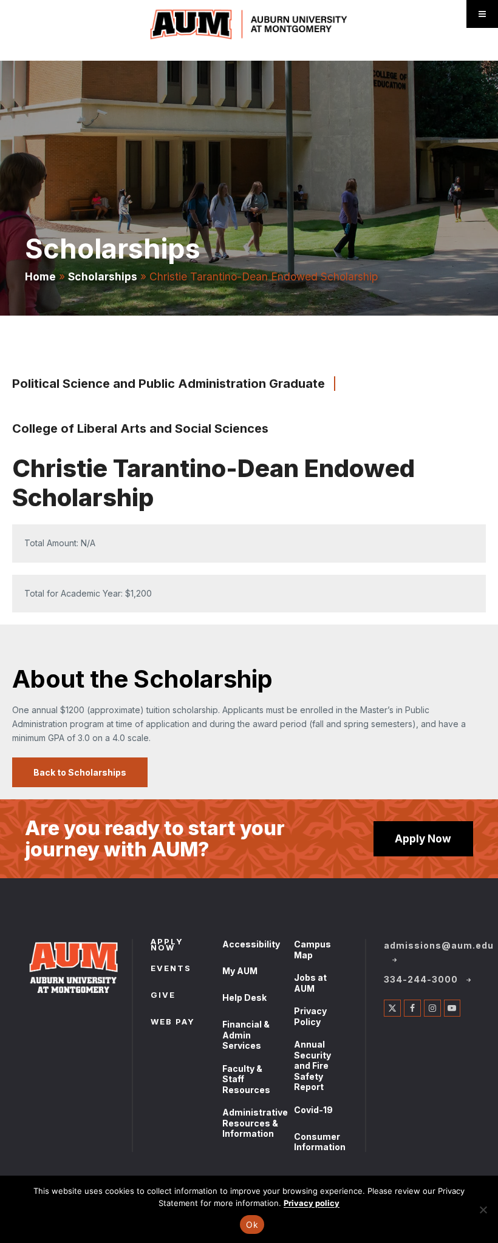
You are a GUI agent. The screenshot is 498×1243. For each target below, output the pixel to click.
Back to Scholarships (79, 772)
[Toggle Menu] (482, 14)
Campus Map (312, 949)
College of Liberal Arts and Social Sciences (140, 428)
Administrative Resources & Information (255, 1123)
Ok (252, 1224)
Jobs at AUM (310, 983)
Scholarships (102, 276)
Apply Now (423, 838)
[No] (483, 1210)
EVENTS (171, 969)
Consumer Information (320, 1142)
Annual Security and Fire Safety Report (312, 1065)
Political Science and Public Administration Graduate (168, 383)
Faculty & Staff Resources (246, 1079)
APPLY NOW (167, 945)
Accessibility (251, 944)
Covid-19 (313, 1110)
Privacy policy (311, 1203)
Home (40, 276)
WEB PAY (173, 1022)
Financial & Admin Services (246, 1035)
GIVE (163, 996)
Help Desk (244, 997)
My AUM (240, 971)
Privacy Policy (310, 1016)
